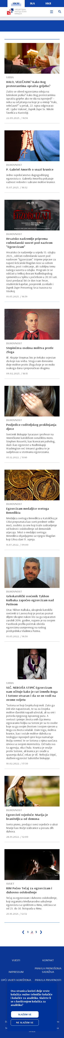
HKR (48, 3)
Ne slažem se (24, 1022)
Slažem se (24, 1014)
